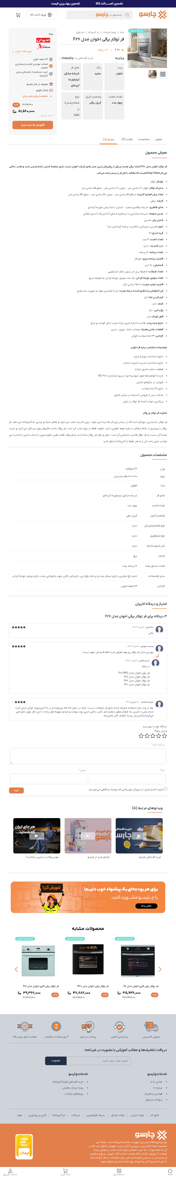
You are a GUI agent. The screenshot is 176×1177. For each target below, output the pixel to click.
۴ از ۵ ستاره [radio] (147, 735)
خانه (122, 32)
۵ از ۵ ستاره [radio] (141, 735)
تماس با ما (156, 1082)
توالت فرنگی (117, 1115)
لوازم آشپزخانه (109, 32)
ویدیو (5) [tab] (108, 139)
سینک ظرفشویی (95, 1115)
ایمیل (82, 770)
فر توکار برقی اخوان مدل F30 (93, 986)
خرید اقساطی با (84, 58)
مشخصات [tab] (144, 139)
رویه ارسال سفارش (72, 1088)
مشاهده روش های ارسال (35, 96)
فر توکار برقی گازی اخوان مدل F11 (141, 986)
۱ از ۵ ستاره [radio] (164, 735)
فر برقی (79, 32)
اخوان (134, 485)
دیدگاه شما (158, 745)
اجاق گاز (154, 1115)
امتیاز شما (161, 731)
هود (19, 1115)
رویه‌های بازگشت (73, 1094)
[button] (162, 48)
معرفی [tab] (158, 139)
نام (162, 770)
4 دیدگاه (103, 50)
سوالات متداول (153, 1100)
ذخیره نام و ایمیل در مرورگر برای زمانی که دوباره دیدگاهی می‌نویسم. (126, 789)
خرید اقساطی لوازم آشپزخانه (67, 1082)
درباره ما (157, 1088)
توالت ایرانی (137, 1115)
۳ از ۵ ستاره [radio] (152, 735)
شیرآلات (75, 1115)
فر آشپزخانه (93, 32)
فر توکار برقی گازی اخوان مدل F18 (41, 986)
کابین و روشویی (37, 1115)
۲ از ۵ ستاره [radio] (158, 735)
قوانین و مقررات (153, 1094)
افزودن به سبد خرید (32, 125)
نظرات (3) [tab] (127, 139)
